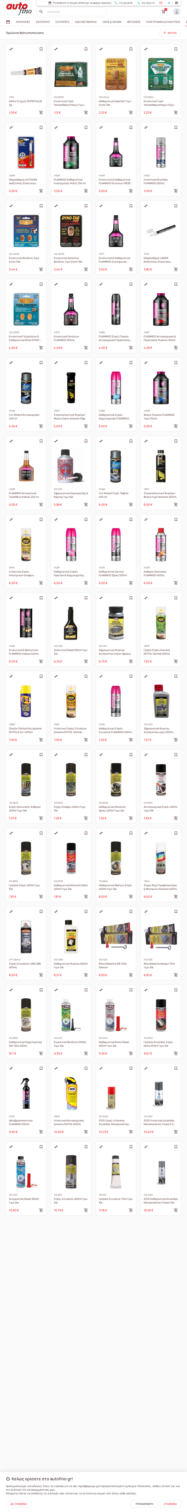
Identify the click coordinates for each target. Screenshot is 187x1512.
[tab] (8, 22)
